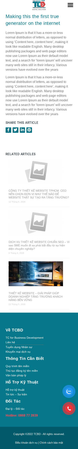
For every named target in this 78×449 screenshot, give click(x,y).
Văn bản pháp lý (16, 375)
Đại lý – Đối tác (15, 408)
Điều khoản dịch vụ (26, 442)
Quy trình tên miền (17, 366)
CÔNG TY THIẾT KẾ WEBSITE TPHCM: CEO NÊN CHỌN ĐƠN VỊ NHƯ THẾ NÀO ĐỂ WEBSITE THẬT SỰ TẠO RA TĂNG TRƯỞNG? (39, 194)
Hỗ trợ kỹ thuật (15, 389)
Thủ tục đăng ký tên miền (22, 370)
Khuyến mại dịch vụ (18, 351)
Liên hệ (10, 342)
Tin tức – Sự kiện (16, 394)
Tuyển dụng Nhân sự (19, 347)
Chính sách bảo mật (51, 442)
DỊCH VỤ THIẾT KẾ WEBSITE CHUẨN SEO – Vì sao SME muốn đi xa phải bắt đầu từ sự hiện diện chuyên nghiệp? (39, 245)
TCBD (37, 434)
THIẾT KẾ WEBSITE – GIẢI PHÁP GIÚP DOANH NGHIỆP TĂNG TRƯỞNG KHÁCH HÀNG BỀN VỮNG (36, 297)
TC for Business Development (24, 337)
